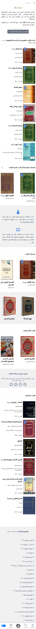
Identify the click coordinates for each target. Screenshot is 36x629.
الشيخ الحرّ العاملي (18, 76)
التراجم (20, 503)
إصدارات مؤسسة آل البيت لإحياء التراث (22, 167)
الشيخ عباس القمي (30, 361)
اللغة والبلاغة (19, 92)
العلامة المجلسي (18, 57)
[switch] (4, 626)
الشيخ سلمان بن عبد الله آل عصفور (14, 430)
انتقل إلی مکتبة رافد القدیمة (19, 31)
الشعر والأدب (19, 111)
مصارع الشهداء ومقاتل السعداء (11, 421)
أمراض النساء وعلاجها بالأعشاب (7, 360)
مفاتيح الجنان (9, 318)
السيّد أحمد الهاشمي (17, 96)
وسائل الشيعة (15, 68)
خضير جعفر (19, 507)
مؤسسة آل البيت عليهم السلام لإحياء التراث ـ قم (12, 153)
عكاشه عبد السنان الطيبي (8, 364)
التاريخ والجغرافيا (18, 465)
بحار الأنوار (17, 49)
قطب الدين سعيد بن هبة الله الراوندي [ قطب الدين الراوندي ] (11, 469)
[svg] (34, 3)
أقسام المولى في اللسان (7, 283)
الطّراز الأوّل (7, 195)
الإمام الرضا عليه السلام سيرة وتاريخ (12, 480)
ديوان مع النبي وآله (16, 106)
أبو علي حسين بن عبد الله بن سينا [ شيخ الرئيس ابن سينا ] (13, 411)
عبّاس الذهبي (19, 489)
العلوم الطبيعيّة (19, 406)
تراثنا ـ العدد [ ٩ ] (16, 144)
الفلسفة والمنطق (18, 445)
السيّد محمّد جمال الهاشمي (16, 115)
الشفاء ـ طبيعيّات (14, 402)
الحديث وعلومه (18, 53)
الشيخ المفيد (11, 287)
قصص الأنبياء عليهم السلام (11, 460)
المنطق (19, 441)
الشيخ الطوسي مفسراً (14, 498)
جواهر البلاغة (18, 87)
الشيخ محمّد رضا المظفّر (16, 449)
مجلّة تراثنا (19, 149)
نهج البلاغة (27, 318)
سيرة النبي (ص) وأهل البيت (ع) (15, 426)
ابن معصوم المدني (9, 198)
